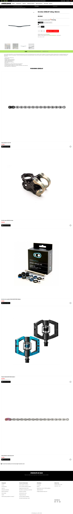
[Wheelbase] (6, 3)
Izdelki (5, 7)
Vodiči (3, 494)
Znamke (50, 3)
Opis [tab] (26, 51)
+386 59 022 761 (40, 489)
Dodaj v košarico (53, 31)
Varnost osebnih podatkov (24, 496)
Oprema (24, 3)
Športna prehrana (39, 3)
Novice (38, 486)
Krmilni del (12, 7)
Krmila (16, 7)
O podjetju (39, 484)
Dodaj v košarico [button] (6, 146)
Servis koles (46, 3)
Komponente (18, 3)
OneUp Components (52, 35)
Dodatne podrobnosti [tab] (34, 51)
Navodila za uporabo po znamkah (25, 489)
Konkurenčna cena (22, 493)
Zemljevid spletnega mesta (24, 498)
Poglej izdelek (70, 146)
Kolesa (13, 3)
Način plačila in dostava (23, 484)
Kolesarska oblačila (30, 3)
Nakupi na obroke (22, 491)
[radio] (39, 27)
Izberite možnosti (7, 225)
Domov (2, 7)
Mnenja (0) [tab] (45, 51)
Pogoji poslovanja (22, 494)
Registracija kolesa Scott (23, 488)
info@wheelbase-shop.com (42, 491)
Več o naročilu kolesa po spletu (25, 486)
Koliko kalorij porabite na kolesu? (8, 496)
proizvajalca (47, 34)
